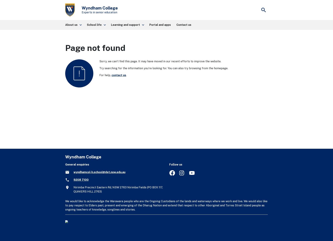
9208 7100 (81, 179)
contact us (119, 75)
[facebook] (172, 174)
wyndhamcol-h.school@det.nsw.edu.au (99, 172)
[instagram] (182, 174)
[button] (73, 25)
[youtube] (192, 174)
